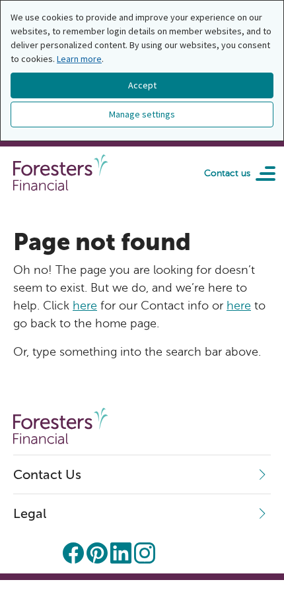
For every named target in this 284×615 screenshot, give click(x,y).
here (85, 305)
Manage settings (142, 114)
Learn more (79, 59)
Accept (142, 85)
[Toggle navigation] (261, 173)
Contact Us (47, 474)
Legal (29, 513)
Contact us (227, 173)
